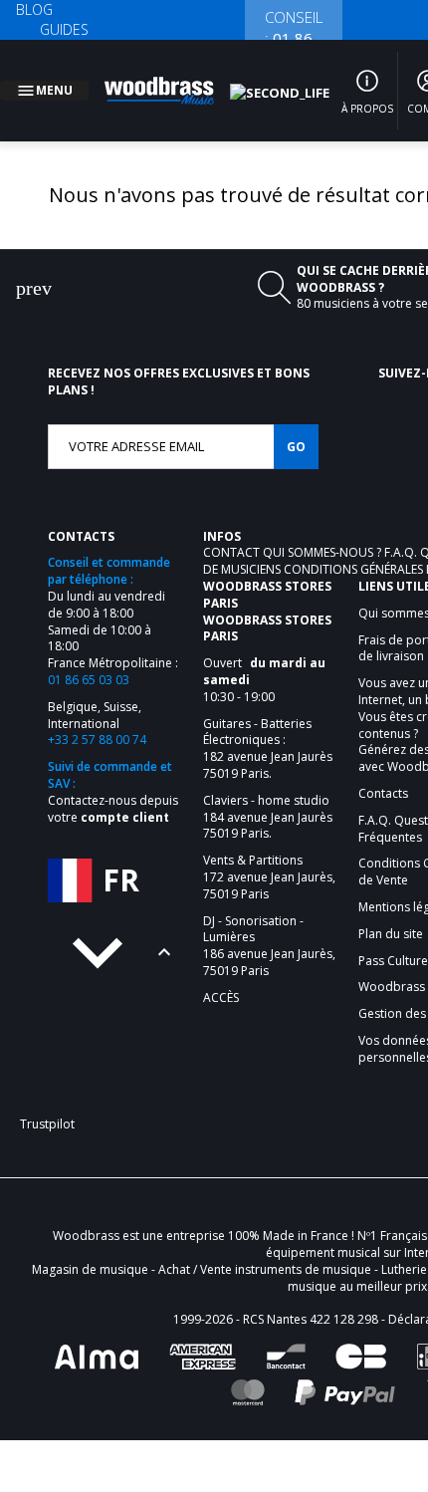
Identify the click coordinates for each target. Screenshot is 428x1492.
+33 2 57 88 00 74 (97, 715)
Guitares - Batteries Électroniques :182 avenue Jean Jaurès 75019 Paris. (267, 725)
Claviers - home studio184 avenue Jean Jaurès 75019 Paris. (267, 794)
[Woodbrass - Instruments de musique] (170, 79)
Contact (233, 528)
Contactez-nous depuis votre (113, 785)
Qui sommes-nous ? (323, 528)
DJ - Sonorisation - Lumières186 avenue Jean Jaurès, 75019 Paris (269, 922)
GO (296, 422)
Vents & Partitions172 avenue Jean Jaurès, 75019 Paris (269, 853)
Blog (34, 9)
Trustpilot (47, 1100)
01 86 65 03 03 (88, 655)
